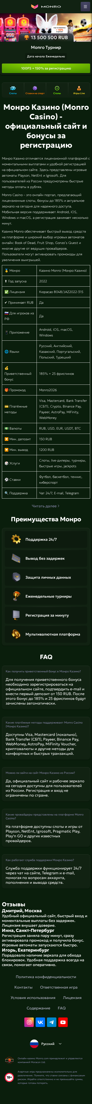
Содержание (38, 1008)
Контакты (23, 987)
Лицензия (72, 997)
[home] (46, 6)
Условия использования (33, 997)
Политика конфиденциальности (46, 976)
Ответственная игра (59, 987)
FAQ (62, 1008)
